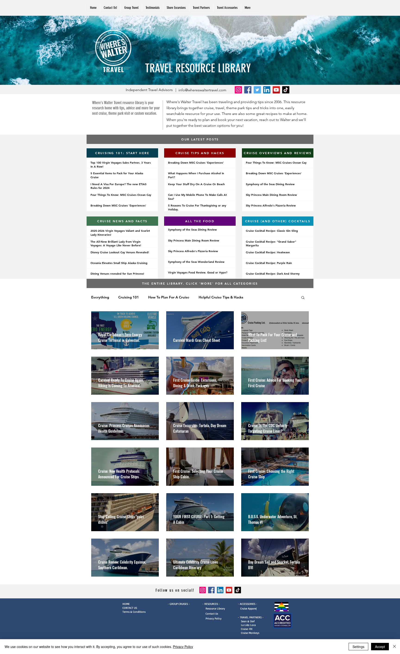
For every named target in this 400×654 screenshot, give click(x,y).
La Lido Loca (248, 625)
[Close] (394, 646)
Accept (380, 646)
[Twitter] (257, 89)
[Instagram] (238, 89)
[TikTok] (285, 89)
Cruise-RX (247, 629)
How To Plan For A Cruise (168, 297)
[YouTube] (276, 89)
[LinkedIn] (266, 89)
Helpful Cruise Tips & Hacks (221, 297)
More (257, 297)
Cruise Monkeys (250, 633)
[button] (201, 8)
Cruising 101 (128, 297)
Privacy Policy (212, 618)
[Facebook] (247, 89)
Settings (358, 646)
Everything (100, 297)
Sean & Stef (246, 621)
